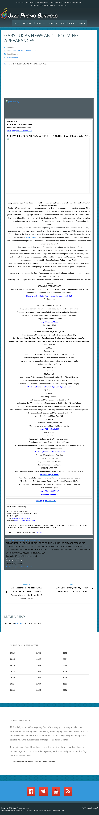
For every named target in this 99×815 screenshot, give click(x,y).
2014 (38, 683)
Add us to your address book (19, 567)
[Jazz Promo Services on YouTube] (56, 792)
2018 (38, 659)
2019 (38, 653)
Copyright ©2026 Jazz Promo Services (14, 808)
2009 (65, 671)
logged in (19, 623)
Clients (52, 23)
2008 (65, 677)
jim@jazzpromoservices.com (57, 5)
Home (16, 23)
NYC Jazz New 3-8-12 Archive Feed (22, 51)
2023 (12, 671)
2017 (38, 665)
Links (71, 23)
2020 (12, 690)
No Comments (13, 57)
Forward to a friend (34, 540)
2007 (65, 683)
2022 (12, 677)
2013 (38, 690)
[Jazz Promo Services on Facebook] (31, 792)
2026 (12, 653)
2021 (12, 683)
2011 (65, 659)
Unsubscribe (10, 540)
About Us (27, 23)
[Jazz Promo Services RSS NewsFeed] (68, 792)
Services (40, 23)
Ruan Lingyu (31, 237)
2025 (12, 659)
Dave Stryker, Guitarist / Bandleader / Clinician (33, 761)
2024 (12, 665)
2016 (38, 671)
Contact (81, 23)
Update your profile (21, 540)
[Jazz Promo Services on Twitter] (43, 792)
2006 (65, 690)
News (63, 23)
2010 (65, 665)
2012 (65, 653)
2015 (38, 677)
